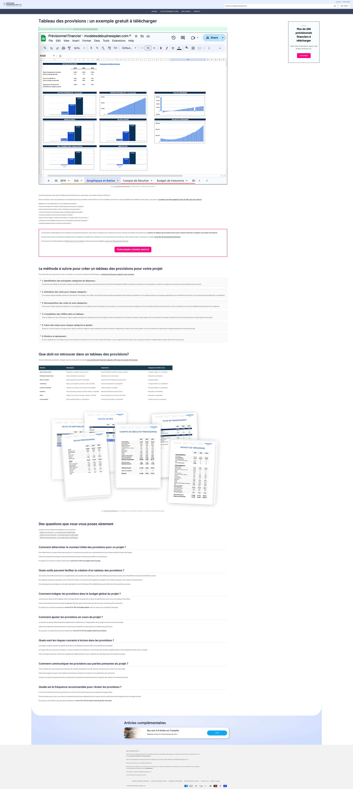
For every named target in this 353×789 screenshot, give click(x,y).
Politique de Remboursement (191, 781)
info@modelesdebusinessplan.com (142, 771)
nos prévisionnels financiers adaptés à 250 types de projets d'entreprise (112, 360)
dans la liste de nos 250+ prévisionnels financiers (86, 29)
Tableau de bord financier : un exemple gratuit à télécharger (59, 535)
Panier (345, 6)
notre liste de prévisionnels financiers (167, 237)
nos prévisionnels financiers (122, 186)
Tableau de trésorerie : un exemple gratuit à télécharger (57, 532)
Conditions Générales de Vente (159, 781)
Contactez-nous (205, 781)
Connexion (338, 1)
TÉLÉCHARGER (304, 55)
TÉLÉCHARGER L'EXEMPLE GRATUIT (133, 249)
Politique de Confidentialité (175, 781)
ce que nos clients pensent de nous (116, 241)
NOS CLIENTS (186, 11)
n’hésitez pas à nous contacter (74, 241)
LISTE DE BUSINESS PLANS (169, 11)
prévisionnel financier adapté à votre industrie (117, 274)
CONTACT (197, 11)
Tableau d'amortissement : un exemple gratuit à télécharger (59, 537)
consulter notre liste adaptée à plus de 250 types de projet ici (180, 199)
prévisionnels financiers (110, 511)
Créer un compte (346, 1)
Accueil (154, 11)
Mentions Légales (215, 781)
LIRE (217, 733)
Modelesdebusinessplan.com (138, 785)
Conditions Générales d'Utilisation (140, 781)
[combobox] (280, 6)
